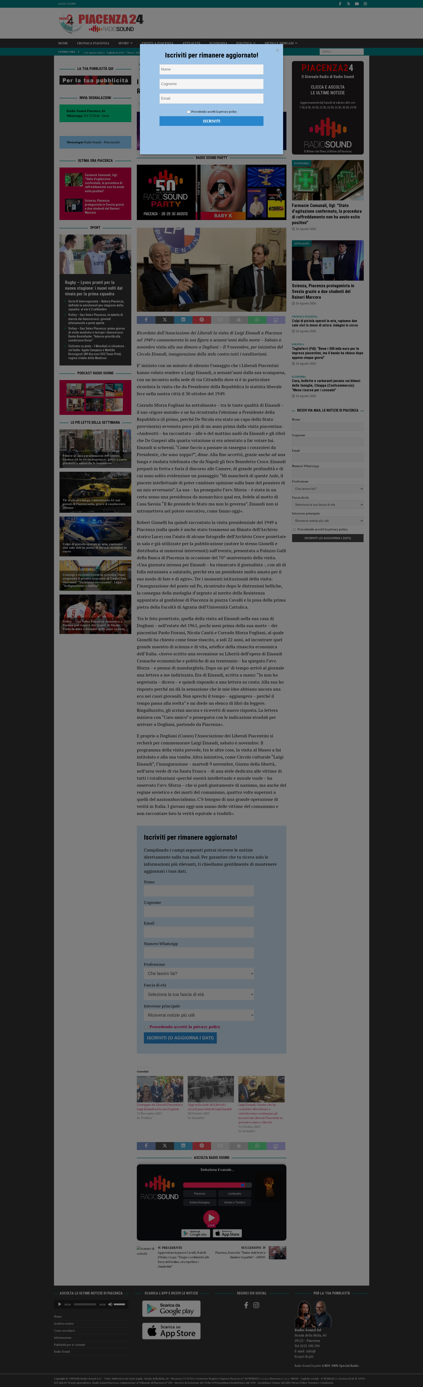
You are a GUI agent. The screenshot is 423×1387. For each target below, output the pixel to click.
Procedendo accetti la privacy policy (214, 112)
